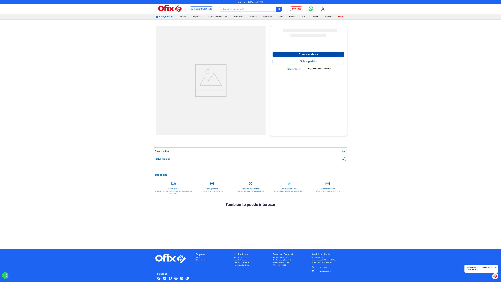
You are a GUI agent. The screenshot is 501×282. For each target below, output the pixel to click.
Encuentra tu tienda (203, 9)
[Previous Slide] (154, 241)
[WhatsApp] (5, 275)
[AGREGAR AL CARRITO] (178, 267)
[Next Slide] (346, 241)
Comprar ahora (308, 54)
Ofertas (297, 9)
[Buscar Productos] (279, 9)
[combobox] (250, 9)
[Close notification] (496, 267)
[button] (247, 273)
